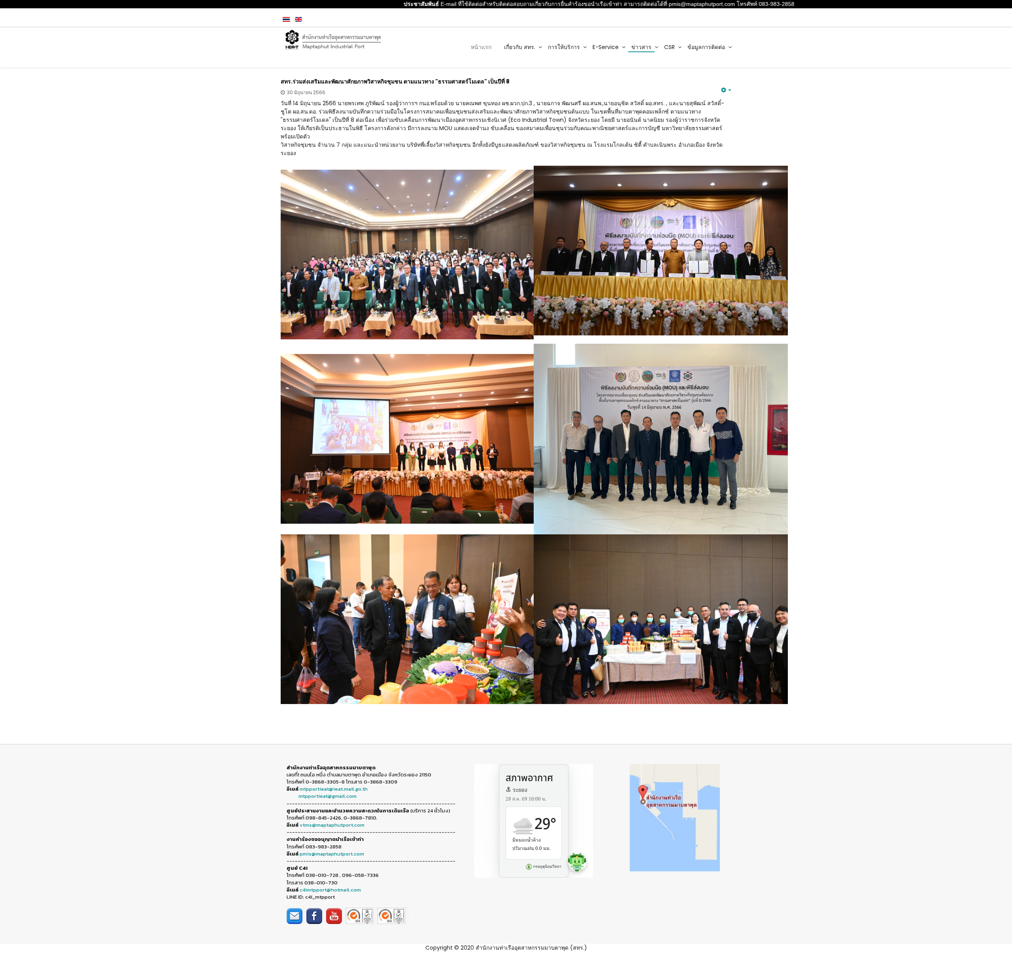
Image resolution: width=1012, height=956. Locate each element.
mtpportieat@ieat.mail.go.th (334, 789)
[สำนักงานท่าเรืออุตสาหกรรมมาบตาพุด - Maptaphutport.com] (333, 39)
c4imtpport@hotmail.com (330, 890)
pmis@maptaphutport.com (332, 854)
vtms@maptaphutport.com (332, 825)
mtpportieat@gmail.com (327, 796)
